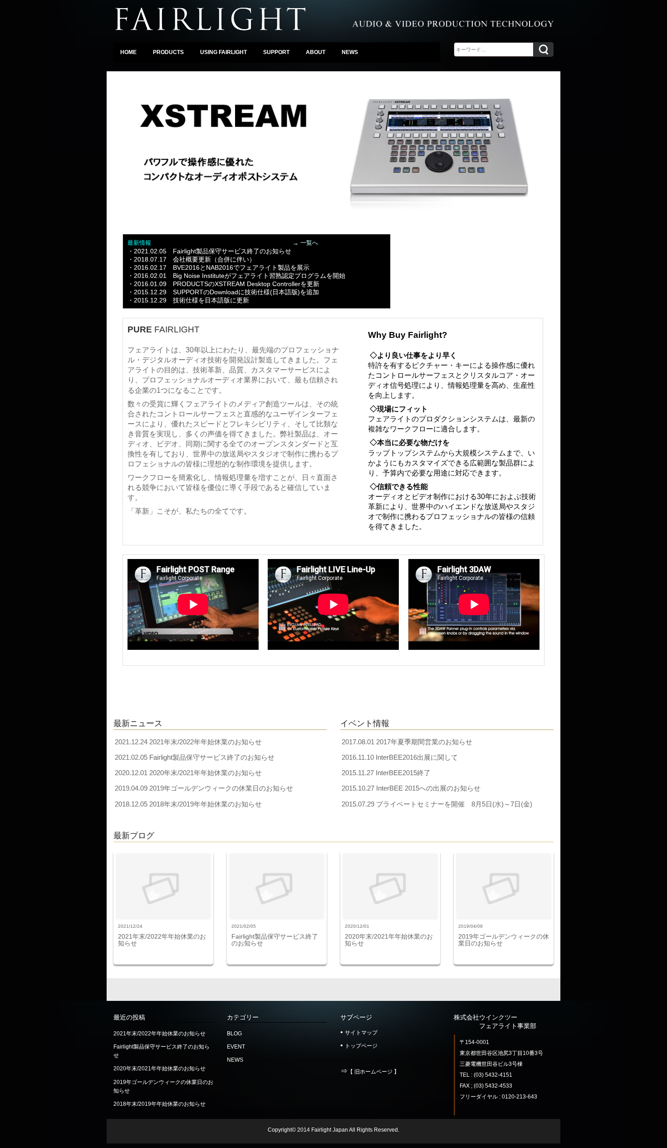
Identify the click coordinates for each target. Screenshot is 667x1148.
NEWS (235, 1060)
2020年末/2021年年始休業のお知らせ (205, 773)
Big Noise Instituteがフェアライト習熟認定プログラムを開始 (259, 275)
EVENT (236, 1047)
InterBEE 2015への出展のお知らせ (428, 788)
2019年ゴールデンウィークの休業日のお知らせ (221, 788)
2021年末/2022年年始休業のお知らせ (205, 742)
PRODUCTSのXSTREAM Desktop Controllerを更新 (246, 283)
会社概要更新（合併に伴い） (214, 259)
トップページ (361, 1046)
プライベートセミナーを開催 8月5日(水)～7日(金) (454, 804)
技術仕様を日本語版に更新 (211, 300)
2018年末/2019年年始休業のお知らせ (205, 804)
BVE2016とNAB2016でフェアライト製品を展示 (241, 267)
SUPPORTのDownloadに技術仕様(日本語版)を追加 (246, 292)
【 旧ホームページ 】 (373, 1072)
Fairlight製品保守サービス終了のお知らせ (232, 251)
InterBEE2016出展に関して (417, 757)
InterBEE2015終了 (403, 773)
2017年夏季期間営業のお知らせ (424, 742)
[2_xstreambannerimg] (333, 148)
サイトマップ (361, 1032)
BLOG (234, 1033)
